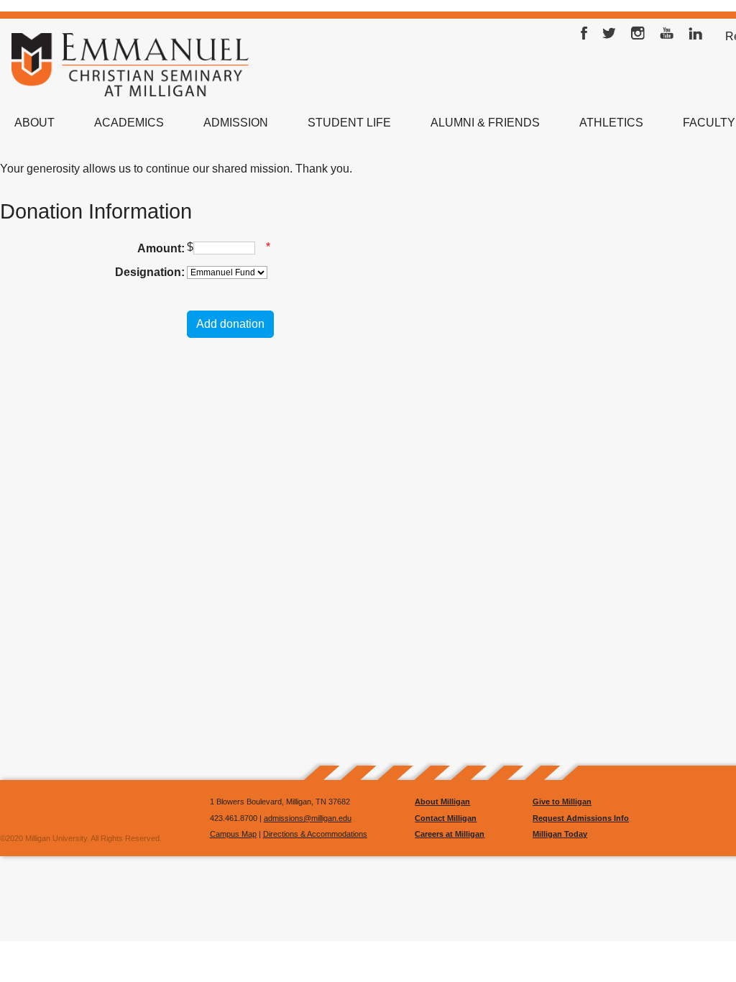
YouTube (667, 36)
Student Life (349, 122)
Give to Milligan (562, 801)
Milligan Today (560, 834)
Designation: (150, 272)
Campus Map (233, 834)
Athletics (611, 122)
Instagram (638, 36)
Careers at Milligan (449, 834)
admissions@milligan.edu (307, 818)
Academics (129, 122)
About (34, 122)
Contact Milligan (446, 818)
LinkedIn (696, 36)
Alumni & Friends (485, 122)
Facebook (584, 36)
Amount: (161, 248)
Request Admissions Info (581, 818)
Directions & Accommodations (315, 834)
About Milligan (442, 801)
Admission (235, 122)
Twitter (609, 36)
